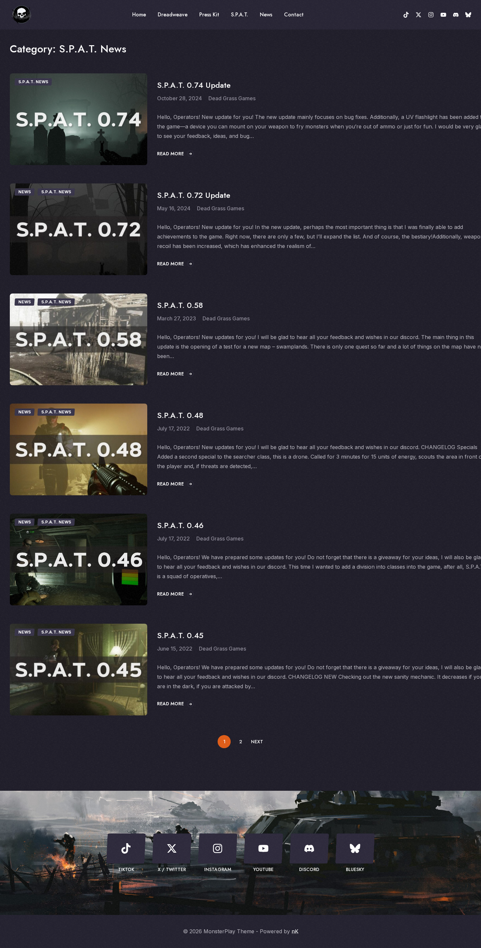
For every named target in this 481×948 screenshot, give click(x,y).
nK (295, 931)
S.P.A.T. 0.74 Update (194, 85)
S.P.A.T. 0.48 (180, 415)
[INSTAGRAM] (431, 15)
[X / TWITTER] (418, 15)
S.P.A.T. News (33, 81)
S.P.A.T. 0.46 (180, 525)
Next (257, 741)
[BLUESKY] (468, 15)
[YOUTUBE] (443, 15)
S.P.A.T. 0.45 (180, 635)
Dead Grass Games (232, 98)
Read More (170, 153)
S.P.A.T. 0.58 (180, 305)
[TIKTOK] (406, 15)
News (24, 191)
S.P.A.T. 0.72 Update (193, 195)
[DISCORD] (456, 15)
